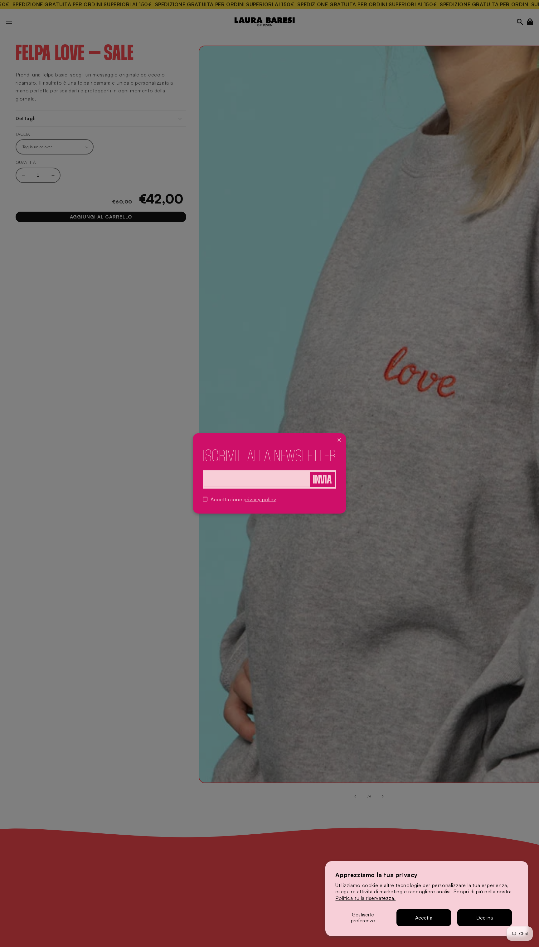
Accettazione (243, 499)
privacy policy (260, 499)
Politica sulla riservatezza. (365, 898)
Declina (484, 918)
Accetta (423, 918)
